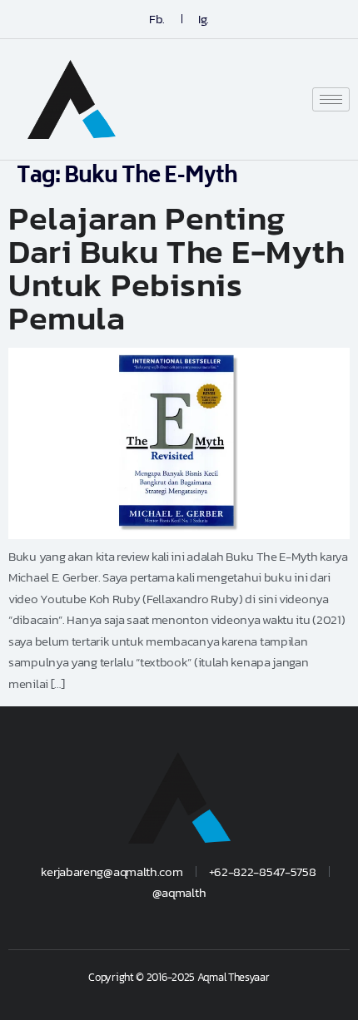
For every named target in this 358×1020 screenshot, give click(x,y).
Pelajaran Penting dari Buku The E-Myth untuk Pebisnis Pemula (176, 268)
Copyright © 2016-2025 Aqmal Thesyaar (178, 977)
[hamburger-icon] (331, 99)
